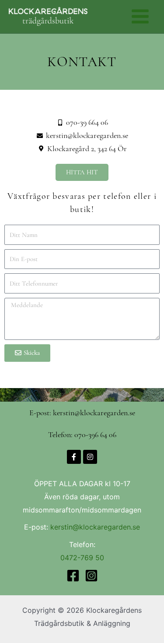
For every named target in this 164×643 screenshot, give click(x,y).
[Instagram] (91, 575)
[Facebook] (73, 575)
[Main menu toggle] (140, 16)
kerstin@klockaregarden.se (95, 527)
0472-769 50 (82, 557)
